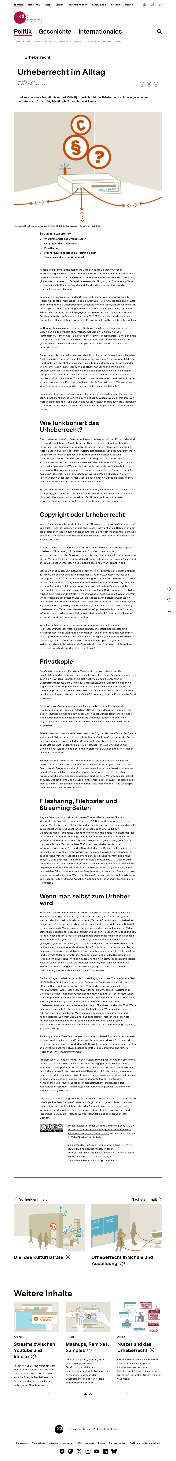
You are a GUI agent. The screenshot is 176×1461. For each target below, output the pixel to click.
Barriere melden (117, 1443)
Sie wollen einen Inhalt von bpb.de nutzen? (92, 1160)
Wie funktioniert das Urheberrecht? (65, 238)
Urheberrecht (78, 41)
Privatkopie (50, 248)
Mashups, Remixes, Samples (87, 1347)
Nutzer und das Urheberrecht (134, 1347)
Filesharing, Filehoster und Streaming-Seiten (70, 252)
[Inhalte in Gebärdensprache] (152, 5)
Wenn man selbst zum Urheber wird (65, 257)
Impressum (22, 1443)
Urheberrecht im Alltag (110, 41)
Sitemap (53, 1443)
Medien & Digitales (42, 41)
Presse (101, 1443)
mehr (129, 4)
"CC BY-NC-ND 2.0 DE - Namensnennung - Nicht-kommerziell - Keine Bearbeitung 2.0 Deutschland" (101, 1129)
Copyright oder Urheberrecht (61, 243)
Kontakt (90, 1443)
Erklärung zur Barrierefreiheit (145, 1443)
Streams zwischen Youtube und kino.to (34, 1350)
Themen (17, 41)
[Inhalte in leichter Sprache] (144, 5)
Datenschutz (38, 1443)
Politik (27, 41)
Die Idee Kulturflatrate (39, 1257)
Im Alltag (92, 41)
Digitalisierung (61, 41)
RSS (79, 1443)
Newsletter (67, 1443)
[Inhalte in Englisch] (160, 5)
